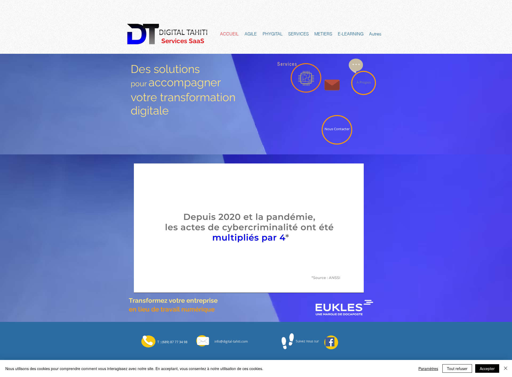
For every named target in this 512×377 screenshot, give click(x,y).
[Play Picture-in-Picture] (347, 285)
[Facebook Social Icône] (329, 341)
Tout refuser (457, 368)
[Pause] (140, 285)
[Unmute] (149, 285)
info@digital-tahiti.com (231, 341)
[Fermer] (505, 368)
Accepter (487, 368)
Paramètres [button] (428, 368)
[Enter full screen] (356, 285)
